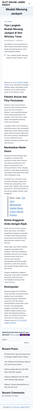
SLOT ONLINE (8, 21)
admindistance (10, 40)
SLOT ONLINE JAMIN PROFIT (19, 407)
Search (4, 339)
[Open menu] (29, 3)
